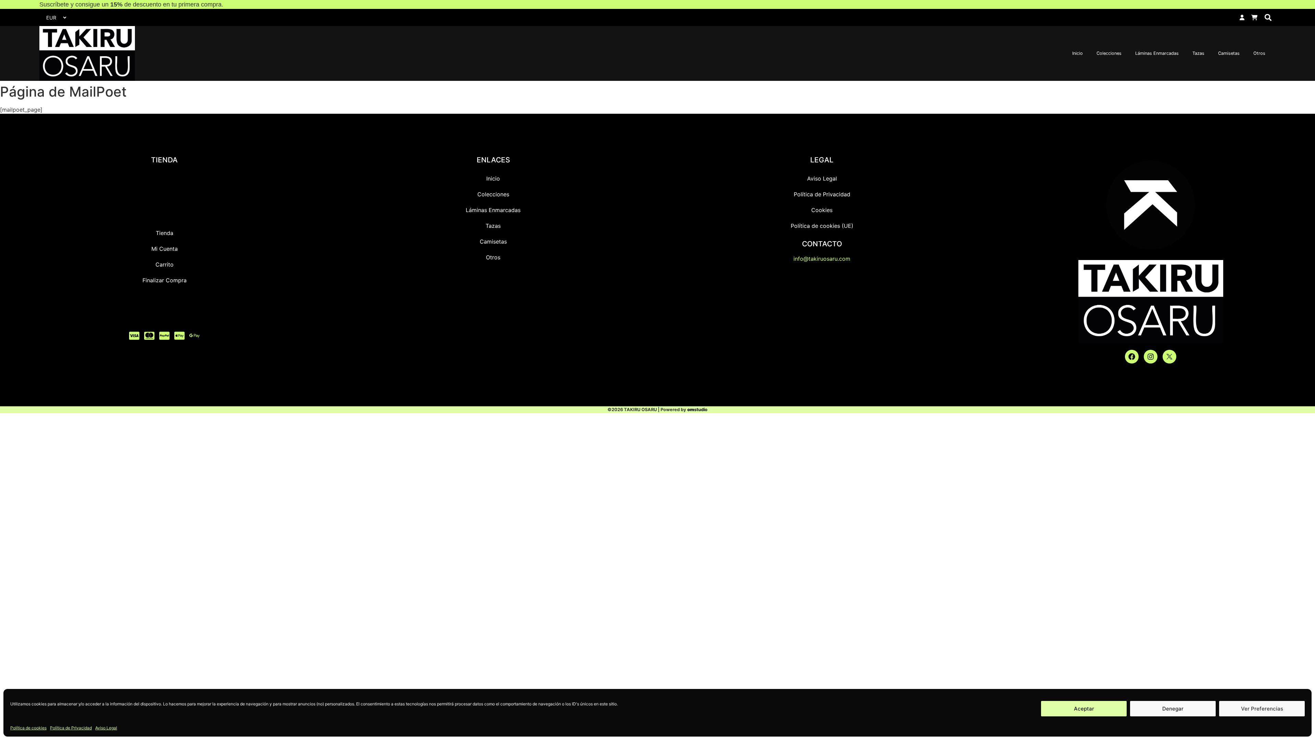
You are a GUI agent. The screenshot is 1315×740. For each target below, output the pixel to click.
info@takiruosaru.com (821, 258)
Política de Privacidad (71, 727)
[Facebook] (1132, 356)
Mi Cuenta (164, 248)
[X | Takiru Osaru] (1169, 356)
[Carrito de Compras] (1254, 17)
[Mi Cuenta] (1242, 17)
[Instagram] (1150, 356)
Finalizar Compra (164, 280)
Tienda (164, 233)
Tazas (1198, 53)
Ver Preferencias (1262, 708)
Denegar (1173, 708)
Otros (1259, 53)
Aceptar (1084, 708)
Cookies (821, 210)
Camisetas (1229, 53)
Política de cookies (28, 727)
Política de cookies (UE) (822, 225)
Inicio (1077, 53)
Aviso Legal (106, 727)
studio (697, 409)
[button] (1268, 17)
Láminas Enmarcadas (1157, 53)
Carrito (164, 264)
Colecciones (1109, 53)
